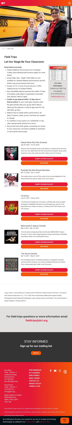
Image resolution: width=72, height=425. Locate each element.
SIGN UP (36, 353)
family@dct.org (9, 391)
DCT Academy (34, 373)
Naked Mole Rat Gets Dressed (34, 142)
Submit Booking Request (44, 159)
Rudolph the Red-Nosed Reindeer (35, 170)
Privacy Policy (35, 383)
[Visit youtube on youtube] (55, 371)
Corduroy (25, 196)
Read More (44, 163)
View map (7, 402)
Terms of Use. (44, 422)
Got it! (64, 420)
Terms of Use (34, 386)
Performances (35, 370)
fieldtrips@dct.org (57, 97)
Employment (34, 375)
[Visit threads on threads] (65, 371)
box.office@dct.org (11, 381)
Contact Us (34, 381)
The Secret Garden (29, 254)
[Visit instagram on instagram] (60, 371)
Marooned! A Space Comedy (33, 226)
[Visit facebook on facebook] (50, 371)
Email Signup (34, 378)
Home (3, 49)
